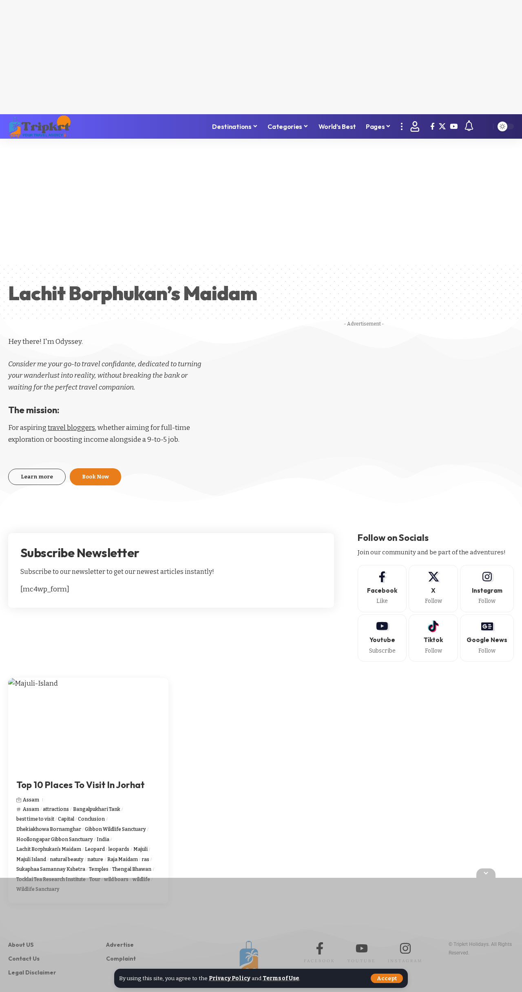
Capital (66, 819)
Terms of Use (281, 978)
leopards (118, 849)
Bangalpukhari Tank (96, 809)
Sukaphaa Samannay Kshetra (50, 869)
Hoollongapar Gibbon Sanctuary (54, 839)
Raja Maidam (122, 859)
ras (145, 859)
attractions (56, 809)
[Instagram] (487, 588)
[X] (442, 127)
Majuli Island (31, 859)
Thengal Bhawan (131, 869)
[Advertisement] (261, 57)
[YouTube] (454, 127)
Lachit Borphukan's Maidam (48, 849)
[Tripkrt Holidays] (39, 126)
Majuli (140, 849)
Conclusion (91, 819)
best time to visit (35, 819)
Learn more (37, 477)
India (103, 839)
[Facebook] (432, 127)
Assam (31, 800)
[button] (387, 978)
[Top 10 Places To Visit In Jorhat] (88, 726)
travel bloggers (71, 427)
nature (95, 859)
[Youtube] (382, 638)
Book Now (95, 477)
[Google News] (487, 638)
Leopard (95, 849)
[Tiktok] (433, 638)
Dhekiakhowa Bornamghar (48, 829)
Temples (98, 869)
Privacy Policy (229, 978)
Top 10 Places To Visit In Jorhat (80, 784)
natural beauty (67, 859)
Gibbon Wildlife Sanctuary (115, 829)
